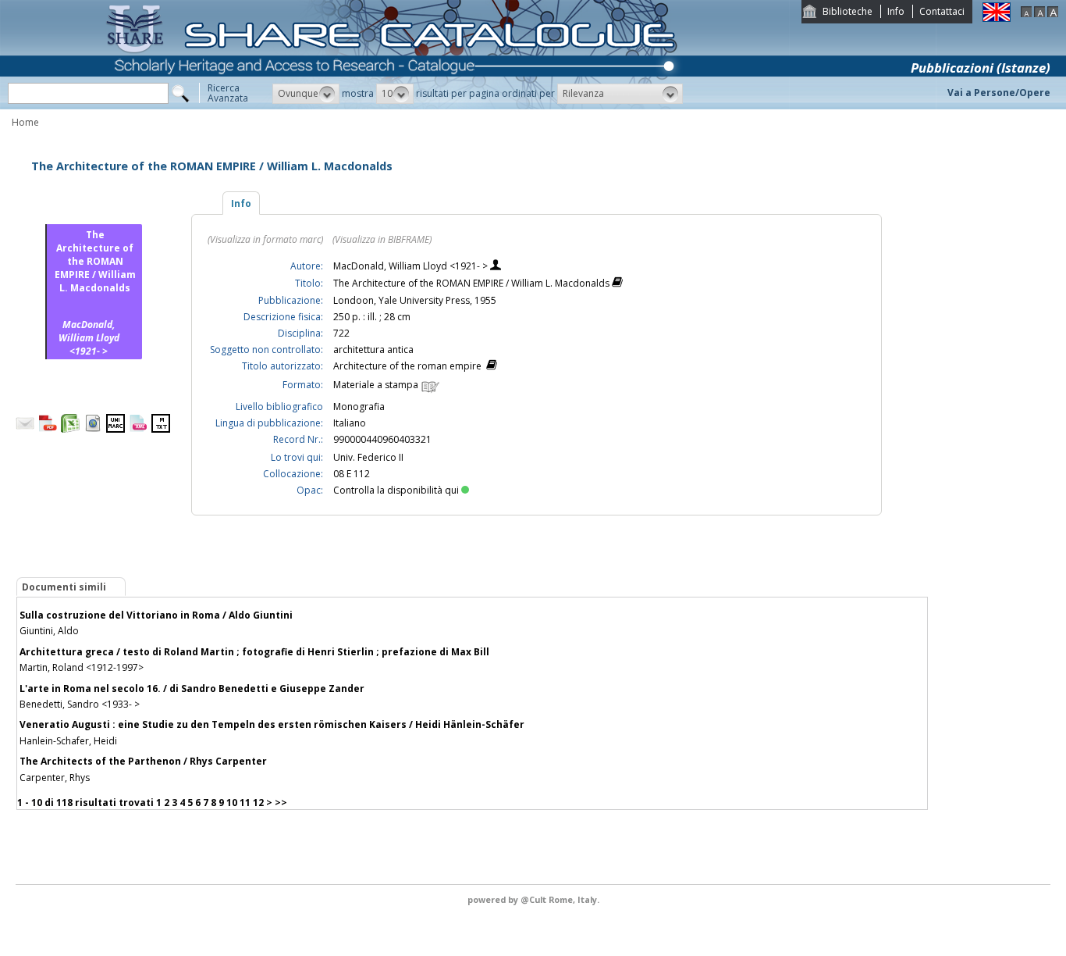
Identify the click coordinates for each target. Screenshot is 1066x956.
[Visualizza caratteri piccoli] (1026, 13)
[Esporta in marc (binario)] (115, 429)
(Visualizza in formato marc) (265, 239)
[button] (305, 94)
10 (231, 802)
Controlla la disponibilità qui (396, 490)
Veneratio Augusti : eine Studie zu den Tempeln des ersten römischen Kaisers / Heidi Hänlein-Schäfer (272, 724)
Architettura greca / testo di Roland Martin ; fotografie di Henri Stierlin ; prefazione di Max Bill (254, 651)
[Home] (395, 105)
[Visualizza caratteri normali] (1039, 13)
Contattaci (942, 11)
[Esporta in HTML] (93, 429)
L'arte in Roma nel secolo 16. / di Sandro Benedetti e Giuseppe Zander (192, 688)
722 (341, 333)
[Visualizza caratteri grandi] (1052, 13)
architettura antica (373, 349)
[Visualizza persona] (495, 266)
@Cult (535, 899)
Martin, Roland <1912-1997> (82, 667)
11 (245, 802)
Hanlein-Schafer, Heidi (68, 740)
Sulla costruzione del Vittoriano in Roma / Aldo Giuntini (156, 615)
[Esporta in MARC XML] (138, 429)
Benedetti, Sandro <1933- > (80, 704)
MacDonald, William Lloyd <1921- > (411, 266)
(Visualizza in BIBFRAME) (382, 239)
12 (258, 802)
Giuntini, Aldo (49, 630)
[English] (996, 18)
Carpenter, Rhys (55, 777)
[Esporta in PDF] (47, 429)
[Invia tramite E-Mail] (25, 429)
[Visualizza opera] (617, 284)
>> (281, 802)
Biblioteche (847, 11)
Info (895, 11)
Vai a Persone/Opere (998, 92)
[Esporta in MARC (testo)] (160, 429)
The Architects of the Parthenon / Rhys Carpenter (143, 761)
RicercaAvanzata (228, 93)
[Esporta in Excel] (70, 429)
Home (25, 122)
